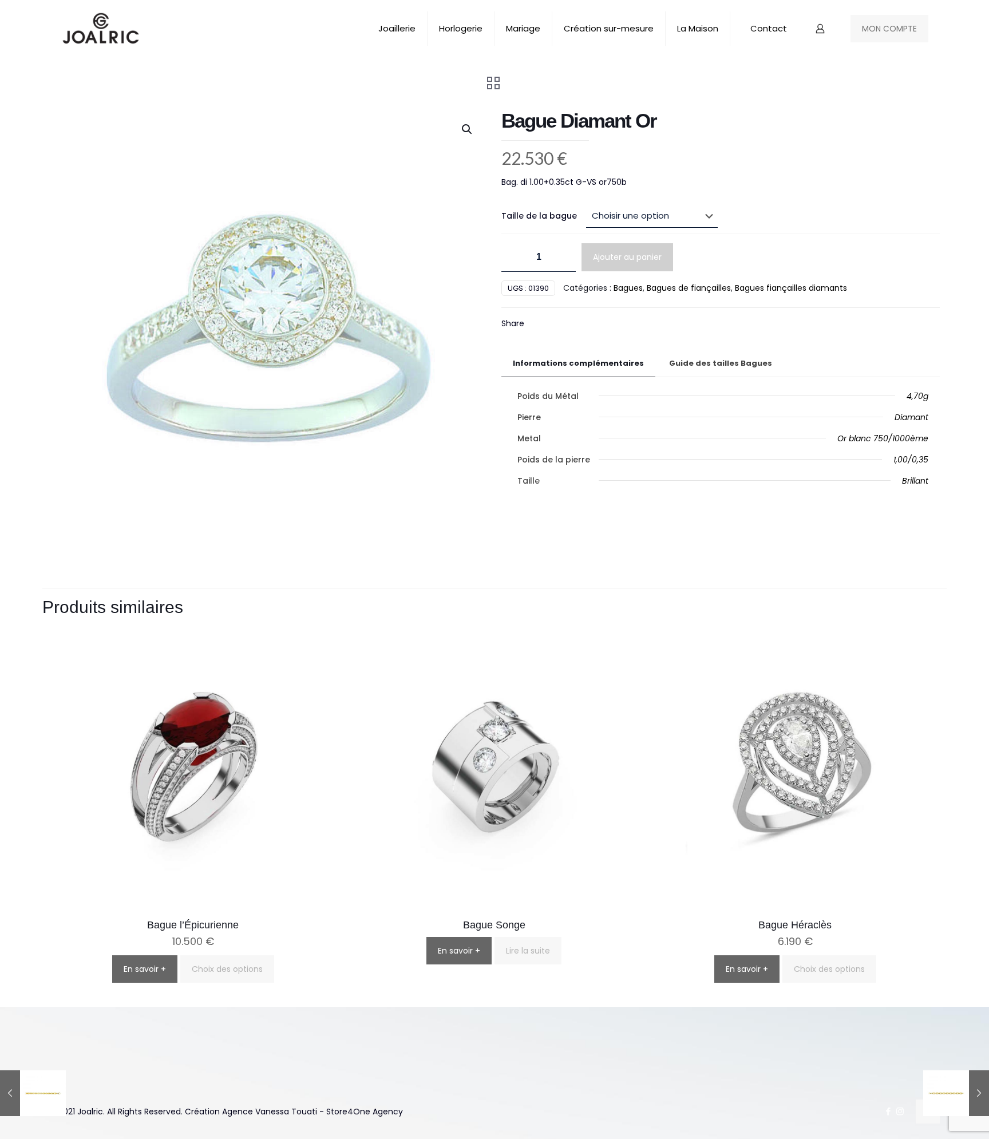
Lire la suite (528, 950)
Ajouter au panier (627, 257)
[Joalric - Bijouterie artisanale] (101, 28)
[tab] (578, 364)
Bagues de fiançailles (689, 288)
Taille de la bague (539, 216)
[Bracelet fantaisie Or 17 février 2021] (33, 1093)
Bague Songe (494, 925)
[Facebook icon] (888, 1111)
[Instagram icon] (900, 1111)
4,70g (917, 396)
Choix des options (227, 969)
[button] (467, 129)
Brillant (915, 481)
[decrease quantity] (514, 257)
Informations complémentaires (578, 363)
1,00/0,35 (910, 459)
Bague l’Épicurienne (193, 925)
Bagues (628, 288)
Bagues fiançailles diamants (791, 288)
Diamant (911, 417)
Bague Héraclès (795, 925)
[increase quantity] (563, 257)
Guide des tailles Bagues (720, 363)
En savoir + (145, 969)
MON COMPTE (889, 28)
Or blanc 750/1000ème (882, 438)
